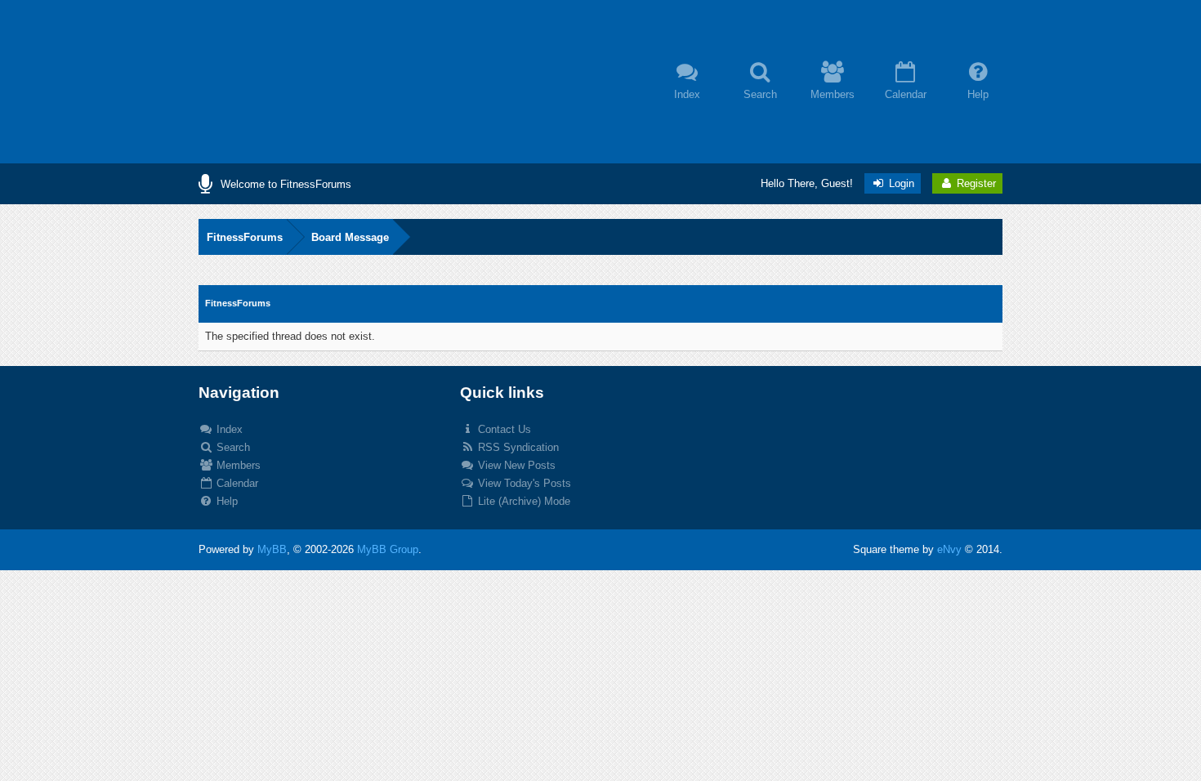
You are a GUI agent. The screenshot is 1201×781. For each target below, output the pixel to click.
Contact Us (503, 429)
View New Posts (515, 465)
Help (225, 501)
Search (231, 447)
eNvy (949, 549)
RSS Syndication (517, 447)
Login (900, 183)
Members (237, 465)
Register (974, 183)
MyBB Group (387, 549)
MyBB (272, 549)
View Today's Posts (523, 483)
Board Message (350, 237)
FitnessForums (245, 237)
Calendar (235, 483)
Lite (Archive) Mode (522, 501)
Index (228, 429)
